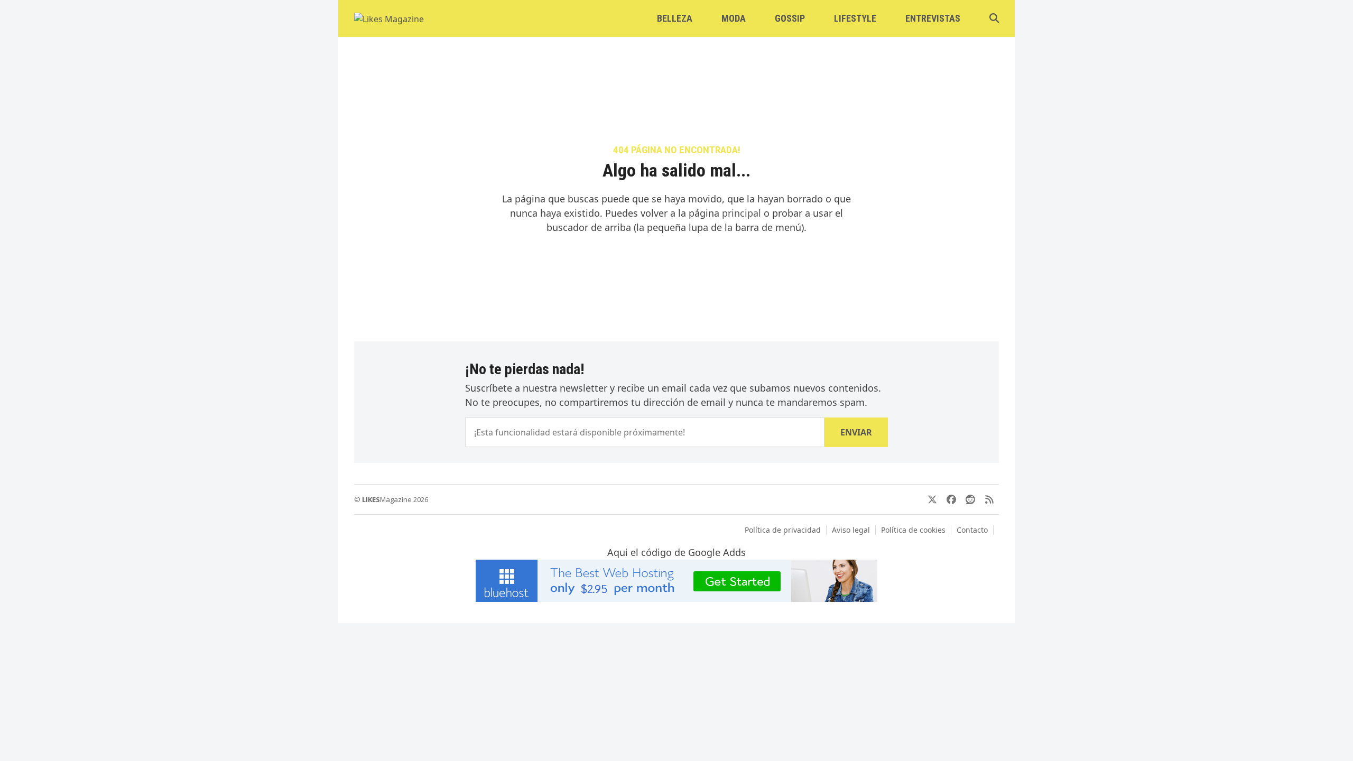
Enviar (856, 432)
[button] (994, 18)
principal (741, 213)
